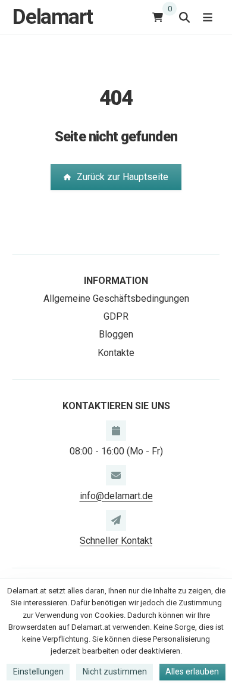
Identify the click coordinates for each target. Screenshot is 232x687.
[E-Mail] (116, 475)
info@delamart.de (116, 496)
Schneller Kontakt (116, 540)
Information (116, 280)
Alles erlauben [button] (192, 671)
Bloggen (116, 334)
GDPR (116, 316)
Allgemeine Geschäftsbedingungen (116, 298)
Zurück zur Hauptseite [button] (122, 176)
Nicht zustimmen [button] (115, 671)
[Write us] (116, 520)
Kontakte (116, 352)
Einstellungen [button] (38, 671)
